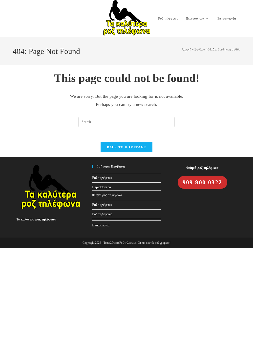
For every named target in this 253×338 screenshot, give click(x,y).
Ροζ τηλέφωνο (102, 214)
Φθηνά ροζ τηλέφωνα (107, 195)
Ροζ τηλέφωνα (102, 178)
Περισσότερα (101, 187)
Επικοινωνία (100, 225)
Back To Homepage (126, 147)
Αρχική (186, 49)
